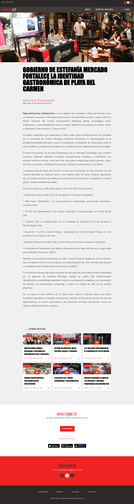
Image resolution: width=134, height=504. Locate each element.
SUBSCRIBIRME (67, 428)
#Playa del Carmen (45, 100)
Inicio (88, 10)
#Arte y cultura (30, 100)
